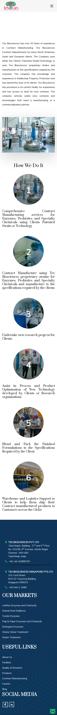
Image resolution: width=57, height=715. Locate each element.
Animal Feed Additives (14, 610)
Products (7, 673)
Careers (6, 683)
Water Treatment (11, 637)
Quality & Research (12, 667)
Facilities (6, 662)
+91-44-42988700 (19, 561)
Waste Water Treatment (15, 631)
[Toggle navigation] (40, 6)
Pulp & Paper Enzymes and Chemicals (22, 621)
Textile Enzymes (11, 615)
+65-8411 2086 (18, 587)
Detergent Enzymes (12, 626)
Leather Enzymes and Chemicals (19, 605)
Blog (4, 689)
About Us (7, 657)
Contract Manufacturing (14, 678)
